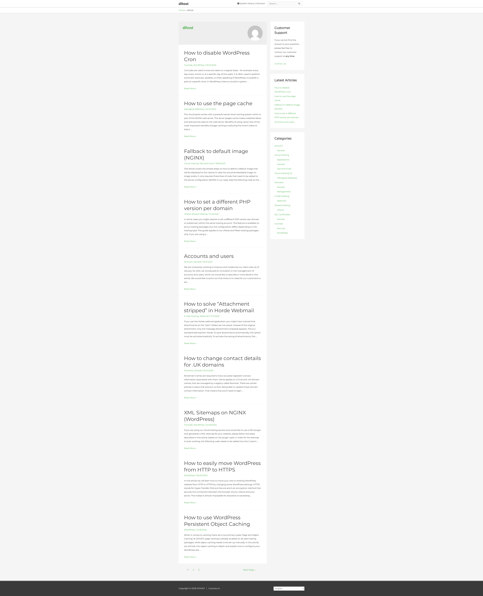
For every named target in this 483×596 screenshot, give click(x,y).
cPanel (187, 214)
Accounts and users (209, 256)
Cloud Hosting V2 (283, 173)
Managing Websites (194, 109)
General (197, 262)
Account (188, 262)
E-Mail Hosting (191, 316)
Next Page (250, 569)
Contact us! (280, 64)
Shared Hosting (199, 214)
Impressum (214, 588)
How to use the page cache (218, 103)
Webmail (204, 316)
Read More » (190, 88)
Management (284, 191)
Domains (188, 370)
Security (281, 228)
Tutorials (188, 65)
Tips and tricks (206, 163)
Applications (283, 159)
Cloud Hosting (191, 163)
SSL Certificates (282, 214)
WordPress (198, 65)
